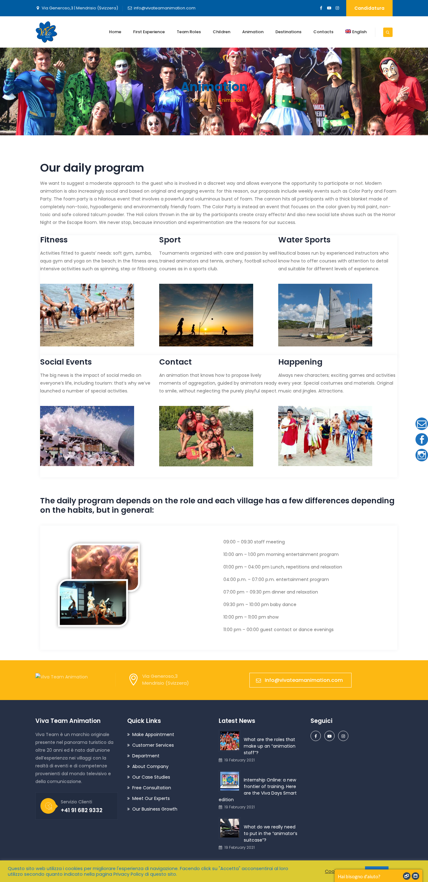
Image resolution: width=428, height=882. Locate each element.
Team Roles (189, 32)
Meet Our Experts (151, 798)
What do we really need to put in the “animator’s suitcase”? (270, 833)
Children (221, 32)
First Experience (149, 32)
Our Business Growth (154, 809)
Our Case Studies (151, 777)
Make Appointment (153, 734)
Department (145, 756)
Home (115, 32)
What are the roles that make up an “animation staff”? (269, 746)
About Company (150, 766)
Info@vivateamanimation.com (304, 680)
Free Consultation (151, 788)
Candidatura (369, 8)
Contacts (323, 32)
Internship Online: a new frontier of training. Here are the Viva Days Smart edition (258, 790)
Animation (253, 32)
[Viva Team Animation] (46, 32)
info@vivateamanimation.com (165, 8)
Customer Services (153, 745)
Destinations (288, 32)
